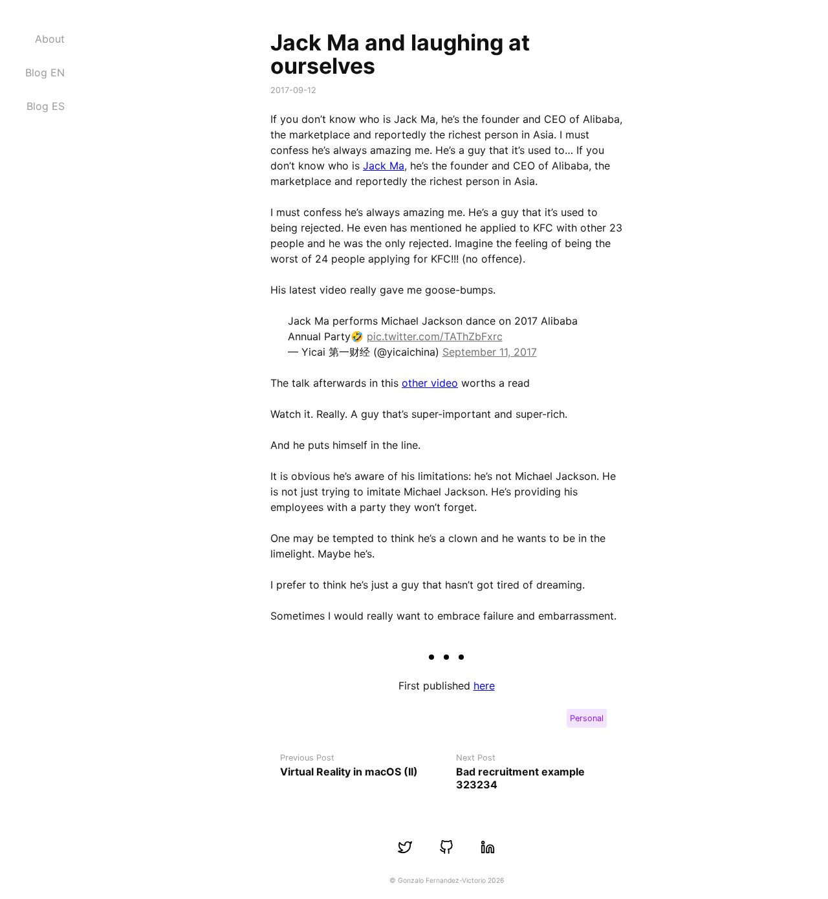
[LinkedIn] (487, 847)
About (50, 38)
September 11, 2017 (489, 351)
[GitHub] (446, 847)
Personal (587, 718)
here (484, 685)
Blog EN (45, 72)
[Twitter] (404, 847)
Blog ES (46, 106)
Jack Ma (383, 165)
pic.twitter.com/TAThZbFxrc (435, 336)
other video (430, 382)
